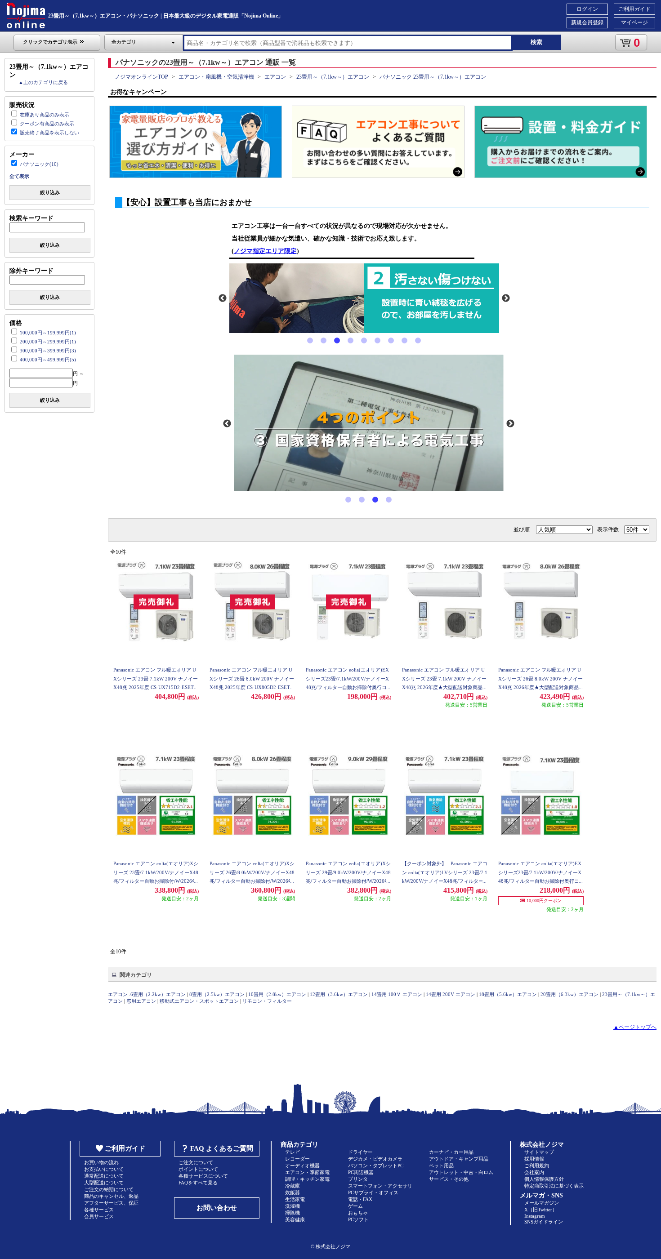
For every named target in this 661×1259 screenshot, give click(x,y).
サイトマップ (539, 1152)
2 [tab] (323, 340)
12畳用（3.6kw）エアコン (339, 994)
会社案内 (534, 1172)
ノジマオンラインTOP (141, 77)
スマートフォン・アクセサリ (380, 1185)
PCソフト (358, 1219)
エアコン (275, 77)
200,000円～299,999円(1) (48, 341)
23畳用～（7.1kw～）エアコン (332, 77)
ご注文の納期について (109, 1189)
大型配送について (104, 1182)
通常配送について (104, 1176)
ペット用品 (441, 1165)
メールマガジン (541, 1203)
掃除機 (292, 1212)
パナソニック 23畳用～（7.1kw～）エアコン (433, 77)
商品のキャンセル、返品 (111, 1196)
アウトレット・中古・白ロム (461, 1172)
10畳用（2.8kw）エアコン (277, 994)
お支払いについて (104, 1169)
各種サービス (99, 1209)
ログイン (587, 9)
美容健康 (295, 1219)
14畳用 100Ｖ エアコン (396, 994)
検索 (536, 42)
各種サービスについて (203, 1176)
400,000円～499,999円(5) (48, 359)
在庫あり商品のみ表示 (44, 114)
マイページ (634, 22)
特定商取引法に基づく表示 (554, 1185)
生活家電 (295, 1199)
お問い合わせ (217, 1207)
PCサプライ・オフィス (373, 1192)
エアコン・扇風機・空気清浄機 (216, 77)
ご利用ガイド (634, 9)
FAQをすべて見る (198, 1182)
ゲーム (355, 1206)
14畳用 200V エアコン (450, 994)
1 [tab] (310, 340)
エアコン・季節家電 (307, 1172)
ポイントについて (198, 1169)
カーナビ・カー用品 (451, 1152)
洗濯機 (292, 1206)
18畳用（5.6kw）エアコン (508, 994)
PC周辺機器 (361, 1172)
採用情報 (534, 1158)
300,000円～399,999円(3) (48, 350)
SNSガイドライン (543, 1221)
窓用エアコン (141, 1001)
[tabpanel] (364, 298)
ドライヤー (360, 1152)
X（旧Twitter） (540, 1209)
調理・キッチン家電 (307, 1179)
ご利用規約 (536, 1165)
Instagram (534, 1216)
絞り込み (50, 192)
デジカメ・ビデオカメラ (375, 1158)
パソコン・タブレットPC (375, 1165)
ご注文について (196, 1162)
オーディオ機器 (302, 1165)
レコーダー (297, 1158)
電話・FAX (360, 1199)
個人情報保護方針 (544, 1179)
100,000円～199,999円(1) (48, 332)
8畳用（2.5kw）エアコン (217, 994)
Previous (222, 298)
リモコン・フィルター (267, 1001)
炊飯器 (292, 1192)
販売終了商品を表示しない (49, 132)
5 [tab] (364, 340)
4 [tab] (350, 340)
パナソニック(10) (39, 164)
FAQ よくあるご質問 (221, 1148)
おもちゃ (358, 1212)
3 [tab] (337, 340)
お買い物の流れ (101, 1162)
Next (505, 298)
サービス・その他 (449, 1179)
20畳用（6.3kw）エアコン (569, 994)
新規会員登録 (587, 22)
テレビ (292, 1152)
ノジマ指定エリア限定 (265, 251)
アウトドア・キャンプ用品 (458, 1158)
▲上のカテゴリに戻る (43, 82)
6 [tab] (377, 340)
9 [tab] (418, 340)
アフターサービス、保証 (111, 1203)
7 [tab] (391, 340)
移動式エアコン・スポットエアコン (199, 1001)
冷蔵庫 (292, 1185)
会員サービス (99, 1216)
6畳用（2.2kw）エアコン (158, 994)
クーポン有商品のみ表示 (47, 123)
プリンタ (358, 1179)
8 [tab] (404, 340)
